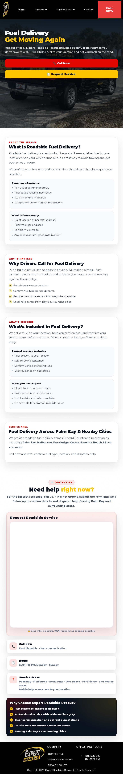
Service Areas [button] (64, 9)
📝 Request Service (61, 74)
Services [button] (40, 9)
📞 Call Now (61, 63)
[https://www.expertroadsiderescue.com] (5, 10)
